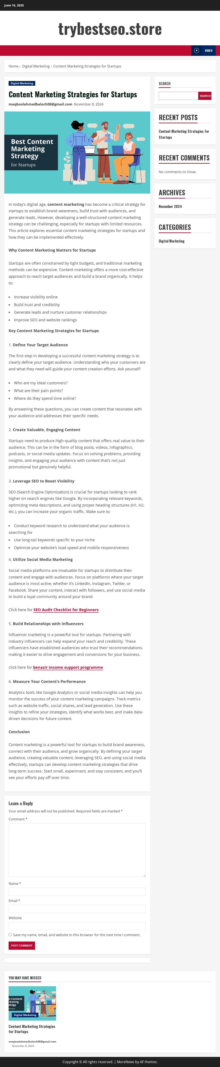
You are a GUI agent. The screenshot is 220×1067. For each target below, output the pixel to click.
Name (15, 883)
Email (14, 900)
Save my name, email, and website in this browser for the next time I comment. (77, 935)
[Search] (186, 50)
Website (15, 918)
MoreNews (125, 1061)
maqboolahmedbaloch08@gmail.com (40, 104)
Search (165, 83)
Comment (18, 819)
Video (208, 50)
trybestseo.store (110, 27)
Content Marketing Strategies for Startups (32, 1029)
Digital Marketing (22, 83)
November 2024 (170, 206)
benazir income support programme (68, 667)
